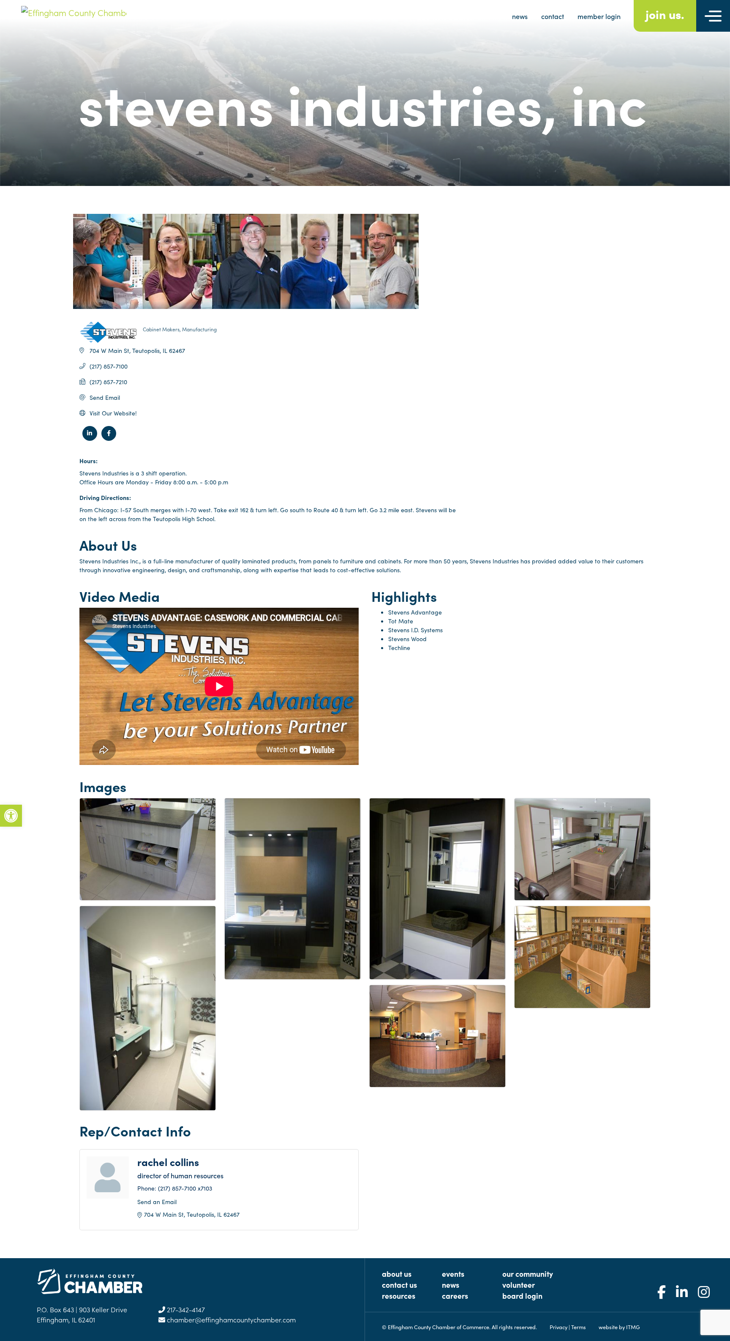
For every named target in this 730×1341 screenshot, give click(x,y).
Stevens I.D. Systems (415, 629)
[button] (11, 816)
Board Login (522, 1295)
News (450, 1284)
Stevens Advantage (415, 612)
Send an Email (157, 1201)
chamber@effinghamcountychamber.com (230, 1319)
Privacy (558, 1326)
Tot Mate (400, 621)
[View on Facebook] (108, 438)
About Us (396, 1273)
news (520, 16)
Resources (398, 1295)
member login (599, 16)
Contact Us (399, 1284)
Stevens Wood (407, 638)
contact (552, 16)
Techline (399, 647)
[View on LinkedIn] (89, 438)
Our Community (527, 1273)
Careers (455, 1295)
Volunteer (518, 1284)
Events (453, 1273)
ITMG (633, 1326)
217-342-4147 (185, 1309)
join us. (665, 13)
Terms (578, 1326)
